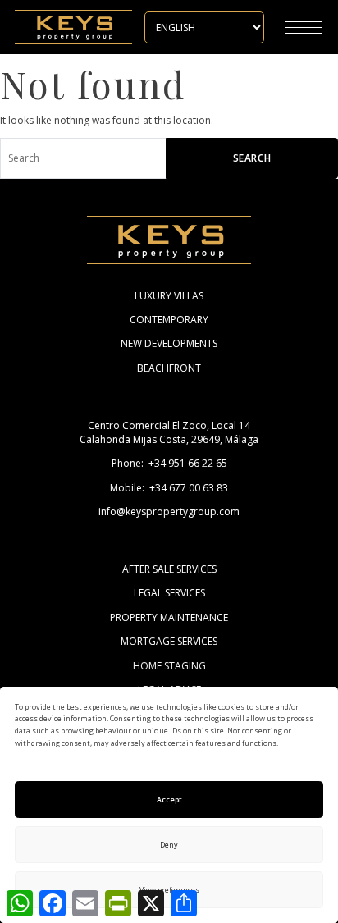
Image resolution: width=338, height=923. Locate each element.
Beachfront (169, 368)
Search (252, 158)
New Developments (169, 343)
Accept (169, 799)
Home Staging (169, 666)
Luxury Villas (169, 296)
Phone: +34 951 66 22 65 (169, 463)
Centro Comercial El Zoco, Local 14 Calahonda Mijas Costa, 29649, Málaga (169, 432)
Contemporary (169, 320)
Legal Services (169, 593)
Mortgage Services (169, 641)
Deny (169, 844)
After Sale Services (169, 569)
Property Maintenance (169, 617)
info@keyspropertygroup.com (169, 512)
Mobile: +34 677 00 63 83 (169, 488)
